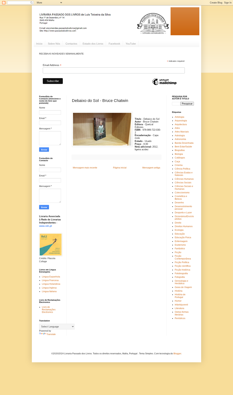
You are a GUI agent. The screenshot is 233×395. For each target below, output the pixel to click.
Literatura (179, 308)
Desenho (179, 202)
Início (39, 43)
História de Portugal (180, 295)
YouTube (131, 43)
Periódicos (180, 318)
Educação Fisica (183, 237)
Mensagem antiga (151, 167)
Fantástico (180, 248)
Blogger (177, 353)
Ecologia (179, 230)
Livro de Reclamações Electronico (49, 310)
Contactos (71, 43)
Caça (177, 161)
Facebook (114, 43)
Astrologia (180, 135)
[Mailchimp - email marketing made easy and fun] (164, 84)
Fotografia (180, 277)
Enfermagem (181, 241)
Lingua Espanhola (51, 276)
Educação (180, 234)
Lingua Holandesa (51, 284)
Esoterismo (180, 245)
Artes (177, 128)
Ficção (178, 252)
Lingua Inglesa (49, 288)
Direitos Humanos (184, 226)
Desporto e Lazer (183, 212)
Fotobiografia (181, 273)
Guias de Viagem (183, 287)
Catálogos (180, 157)
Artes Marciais (182, 131)
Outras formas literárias (182, 313)
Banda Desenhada (184, 143)
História (178, 291)
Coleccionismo (182, 192)
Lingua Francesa (50, 280)
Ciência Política (182, 169)
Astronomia (180, 139)
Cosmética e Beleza (181, 197)
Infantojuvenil (181, 304)
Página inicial (120, 167)
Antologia (179, 117)
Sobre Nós (54, 43)
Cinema (179, 165)
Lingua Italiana (49, 291)
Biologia (179, 154)
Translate (51, 334)
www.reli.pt (45, 226)
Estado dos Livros (93, 43)
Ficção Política (182, 262)
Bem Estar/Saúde (183, 146)
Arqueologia (181, 120)
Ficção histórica (182, 270)
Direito (178, 222)
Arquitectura (181, 124)
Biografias (180, 150)
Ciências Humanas (184, 179)
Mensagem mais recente (85, 167)
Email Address (52, 65)
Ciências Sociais (183, 182)
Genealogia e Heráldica (181, 282)
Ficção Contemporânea (183, 257)
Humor (178, 301)
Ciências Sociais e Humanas (184, 187)
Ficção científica (183, 266)
